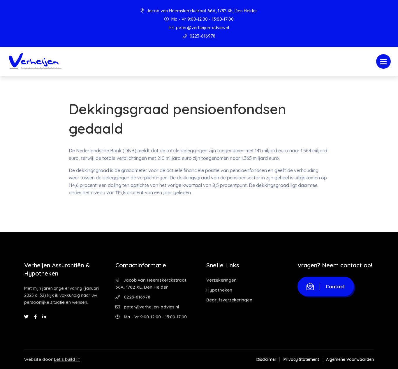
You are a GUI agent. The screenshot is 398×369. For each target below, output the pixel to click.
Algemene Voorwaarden (350, 359)
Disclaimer (266, 359)
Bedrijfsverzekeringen (229, 300)
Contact (335, 286)
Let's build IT (67, 359)
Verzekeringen (221, 280)
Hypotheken (219, 290)
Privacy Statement (301, 359)
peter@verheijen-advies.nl (202, 27)
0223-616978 (202, 36)
